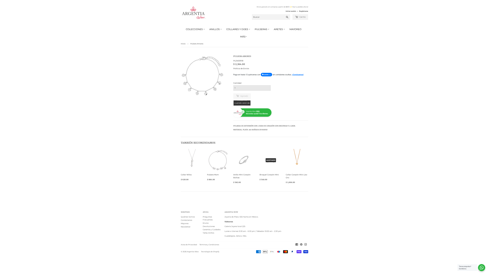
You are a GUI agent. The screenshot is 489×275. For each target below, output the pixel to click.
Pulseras (261, 29)
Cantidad (237, 83)
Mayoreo (295, 29)
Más (242, 36)
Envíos (206, 223)
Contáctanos (186, 220)
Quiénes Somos (188, 217)
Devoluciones (209, 226)
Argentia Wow (193, 252)
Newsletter (186, 227)
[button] (242, 103)
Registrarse (303, 11)
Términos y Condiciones (209, 245)
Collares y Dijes (237, 29)
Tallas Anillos (208, 233)
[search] (271, 17)
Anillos (214, 29)
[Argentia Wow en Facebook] (296, 245)
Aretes (278, 29)
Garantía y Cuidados (212, 229)
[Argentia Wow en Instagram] (305, 245)
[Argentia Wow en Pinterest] (301, 245)
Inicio (183, 44)
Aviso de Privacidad (189, 245)
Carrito (302, 17)
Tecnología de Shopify (210, 252)
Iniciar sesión (291, 11)
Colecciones (194, 29)
